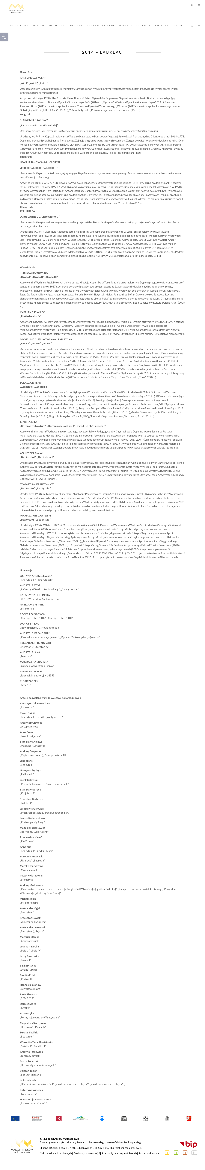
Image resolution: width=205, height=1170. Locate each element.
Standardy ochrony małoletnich (119, 1153)
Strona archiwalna (149, 1153)
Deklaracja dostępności (87, 1153)
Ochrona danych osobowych (56, 1153)
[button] (4, 37)
